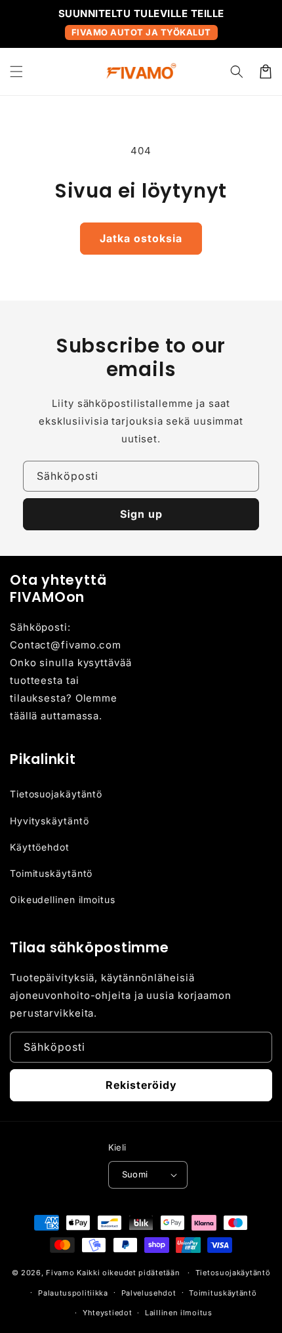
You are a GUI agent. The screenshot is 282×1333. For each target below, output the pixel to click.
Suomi (135, 1174)
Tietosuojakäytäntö (56, 793)
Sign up (141, 513)
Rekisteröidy (141, 1084)
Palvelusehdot (148, 1293)
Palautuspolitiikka (73, 1293)
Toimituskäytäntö (51, 873)
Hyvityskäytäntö (49, 820)
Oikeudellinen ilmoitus (62, 899)
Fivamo (60, 1272)
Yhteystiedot (107, 1312)
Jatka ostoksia (141, 238)
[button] (16, 71)
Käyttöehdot (40, 847)
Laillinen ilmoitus (178, 1312)
